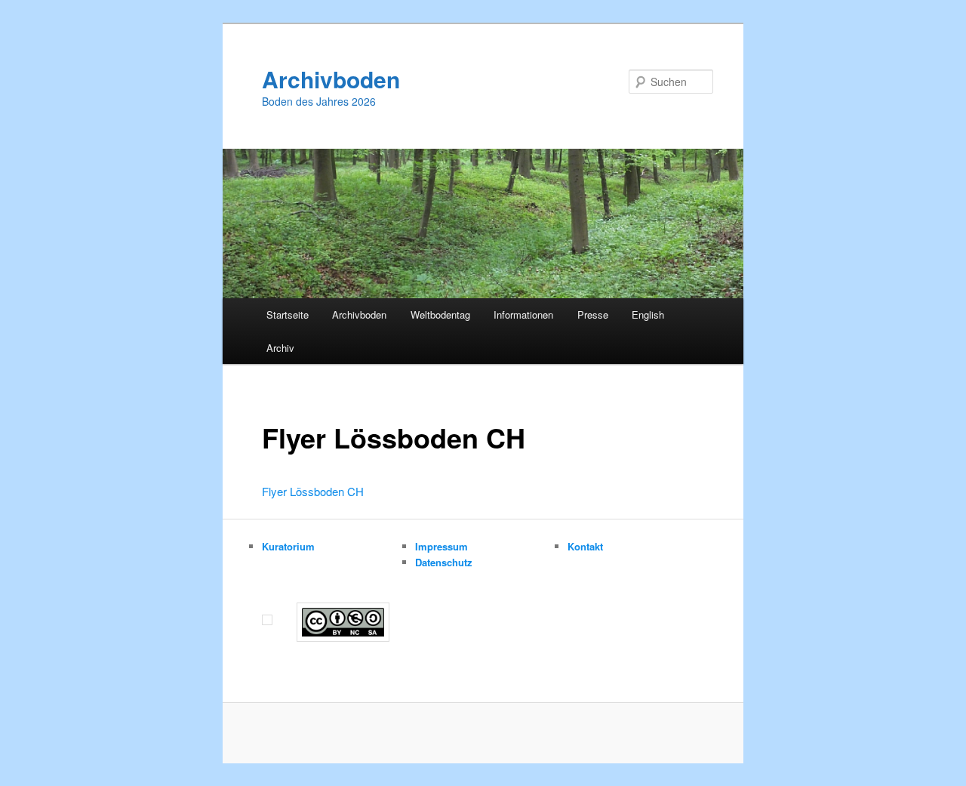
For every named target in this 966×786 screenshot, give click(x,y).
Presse (592, 314)
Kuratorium (288, 546)
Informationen (523, 314)
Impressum (441, 546)
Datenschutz (443, 562)
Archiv (280, 348)
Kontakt (585, 546)
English (648, 314)
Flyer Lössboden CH (313, 491)
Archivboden (331, 79)
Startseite (287, 314)
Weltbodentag (440, 314)
